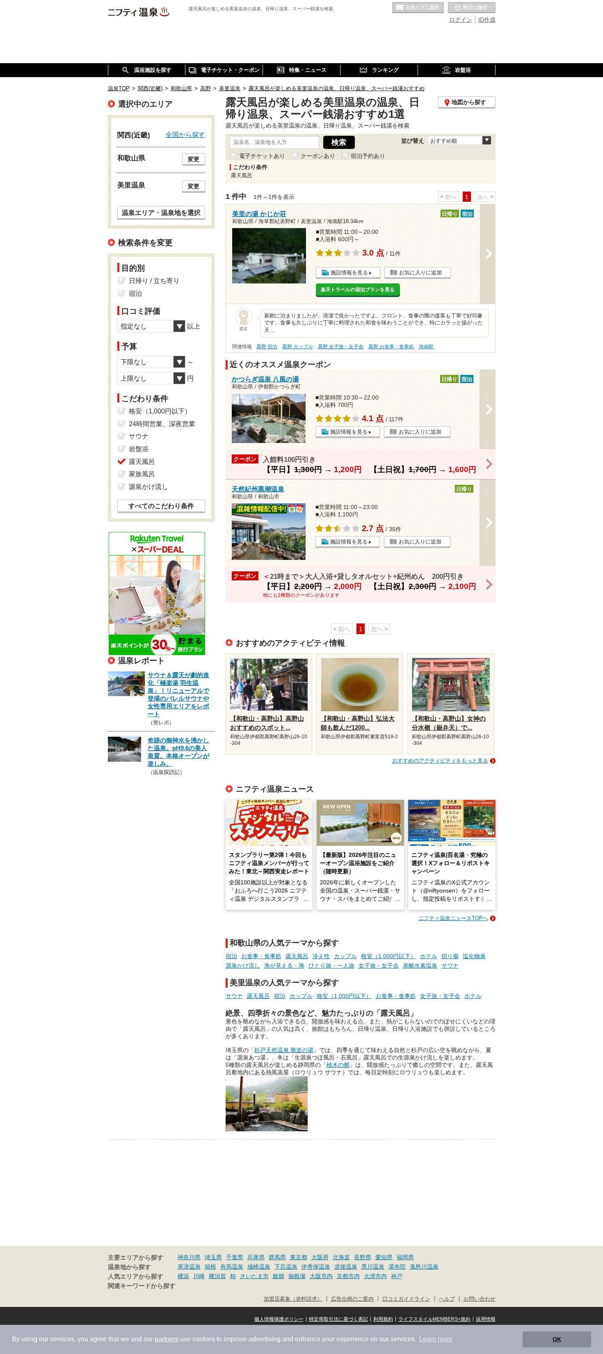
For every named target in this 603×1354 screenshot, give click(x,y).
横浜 (183, 1276)
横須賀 (217, 1276)
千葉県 (234, 1257)
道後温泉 (345, 1266)
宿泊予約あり (368, 156)
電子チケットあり (262, 156)
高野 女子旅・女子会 (340, 346)
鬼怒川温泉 (424, 1266)
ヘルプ (447, 1299)
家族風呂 (142, 473)
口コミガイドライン (406, 1299)
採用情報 (486, 1319)
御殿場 (297, 1276)
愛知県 (384, 1257)
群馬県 (277, 1257)
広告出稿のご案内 (352, 1299)
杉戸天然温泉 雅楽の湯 (283, 1050)
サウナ (450, 965)
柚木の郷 (338, 1065)
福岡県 (405, 1257)
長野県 (362, 1257)
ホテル (428, 956)
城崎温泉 (258, 1266)
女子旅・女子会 (379, 965)
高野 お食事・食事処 (391, 346)
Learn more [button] (435, 1339)
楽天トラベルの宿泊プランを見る (358, 289)
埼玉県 (213, 1257)
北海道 (341, 1257)
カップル (345, 956)
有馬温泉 (231, 1266)
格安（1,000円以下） (388, 956)
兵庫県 (256, 1257)
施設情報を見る (349, 272)
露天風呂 (297, 956)
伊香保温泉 (316, 1266)
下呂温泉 (285, 1266)
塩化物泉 (474, 956)
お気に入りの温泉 (418, 8)
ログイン (460, 19)
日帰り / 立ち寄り (154, 280)
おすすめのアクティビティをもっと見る (440, 761)
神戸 (396, 1276)
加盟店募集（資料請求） (293, 1299)
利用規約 (383, 1319)
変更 (193, 159)
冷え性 (321, 956)
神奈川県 (189, 1257)
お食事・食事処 (261, 956)
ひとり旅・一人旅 (331, 965)
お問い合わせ (480, 1299)
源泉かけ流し (243, 965)
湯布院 (397, 1266)
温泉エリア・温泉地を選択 (161, 212)
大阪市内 (321, 1276)
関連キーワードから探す (142, 1286)
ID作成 (487, 19)
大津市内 (375, 1276)
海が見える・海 (284, 965)
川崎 (199, 1276)
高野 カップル (297, 346)
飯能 (278, 1276)
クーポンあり (318, 156)
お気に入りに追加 (420, 272)
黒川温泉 (372, 1266)
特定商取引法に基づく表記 (338, 1319)
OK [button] (557, 1339)
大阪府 (320, 1257)
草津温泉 (189, 1266)
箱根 (210, 1266)
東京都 (298, 1257)
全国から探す (185, 134)
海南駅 (426, 346)
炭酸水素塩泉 (420, 965)
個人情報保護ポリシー (279, 1319)
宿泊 (231, 956)
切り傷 (450, 956)
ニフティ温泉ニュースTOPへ (453, 918)
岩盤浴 (138, 448)
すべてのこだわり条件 (161, 505)
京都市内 (348, 1276)
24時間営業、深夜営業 (162, 423)
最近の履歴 (472, 8)
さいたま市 (254, 1276)
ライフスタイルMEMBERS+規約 (434, 1319)
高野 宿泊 (266, 346)
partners (166, 1339)
